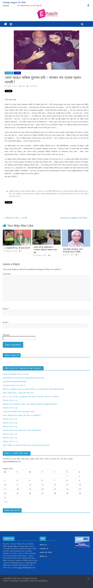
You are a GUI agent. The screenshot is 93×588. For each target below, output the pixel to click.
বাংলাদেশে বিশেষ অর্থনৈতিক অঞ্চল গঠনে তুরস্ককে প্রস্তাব (19, 411)
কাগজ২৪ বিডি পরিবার (46, 552)
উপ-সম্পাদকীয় (9, 73)
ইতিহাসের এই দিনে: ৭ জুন (10, 400)
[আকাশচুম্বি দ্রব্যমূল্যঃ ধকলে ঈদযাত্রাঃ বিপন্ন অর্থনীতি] (76, 231)
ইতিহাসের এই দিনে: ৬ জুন (10, 408)
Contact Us (44, 548)
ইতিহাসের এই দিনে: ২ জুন (10, 434)
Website (6, 335)
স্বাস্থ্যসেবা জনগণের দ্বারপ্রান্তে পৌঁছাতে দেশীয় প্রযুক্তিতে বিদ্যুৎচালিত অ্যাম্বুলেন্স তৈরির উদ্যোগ (30, 404)
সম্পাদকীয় (17, 73)
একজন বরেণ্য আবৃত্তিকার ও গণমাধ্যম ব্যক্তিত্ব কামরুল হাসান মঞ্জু (45, 250)
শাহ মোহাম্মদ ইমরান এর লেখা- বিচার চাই (29, 5)
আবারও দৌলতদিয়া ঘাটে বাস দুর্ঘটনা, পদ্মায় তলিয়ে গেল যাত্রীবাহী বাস (22, 415)
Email (6, 322)
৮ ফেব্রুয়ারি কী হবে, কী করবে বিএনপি (17, 247)
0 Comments (33, 86)
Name (6, 308)
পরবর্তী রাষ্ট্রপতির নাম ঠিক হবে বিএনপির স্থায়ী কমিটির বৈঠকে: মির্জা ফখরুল (23, 378)
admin (23, 86)
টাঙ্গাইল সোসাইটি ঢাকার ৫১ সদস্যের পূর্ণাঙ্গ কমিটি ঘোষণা (18, 393)
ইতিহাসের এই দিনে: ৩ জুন (10, 426)
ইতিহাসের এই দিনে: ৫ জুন (10, 419)
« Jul (5, 502)
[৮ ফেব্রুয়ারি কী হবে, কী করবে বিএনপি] (17, 231)
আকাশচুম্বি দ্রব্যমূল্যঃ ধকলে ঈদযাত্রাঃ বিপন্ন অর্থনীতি (73, 250)
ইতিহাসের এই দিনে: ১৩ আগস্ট (15, 217)
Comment (7, 274)
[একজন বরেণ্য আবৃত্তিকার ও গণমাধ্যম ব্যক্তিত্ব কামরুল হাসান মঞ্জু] (46, 231)
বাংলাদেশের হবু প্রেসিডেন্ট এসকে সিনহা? (75, 217)
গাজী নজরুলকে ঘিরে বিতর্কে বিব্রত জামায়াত (14, 381)
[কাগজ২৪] (5, 24)
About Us (43, 544)
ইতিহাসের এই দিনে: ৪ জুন (10, 423)
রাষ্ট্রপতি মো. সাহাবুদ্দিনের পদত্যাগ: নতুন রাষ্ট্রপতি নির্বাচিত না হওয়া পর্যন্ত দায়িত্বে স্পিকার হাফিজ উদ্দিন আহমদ (33, 389)
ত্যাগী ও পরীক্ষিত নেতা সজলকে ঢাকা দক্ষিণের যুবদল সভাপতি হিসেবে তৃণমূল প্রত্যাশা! (26, 445)
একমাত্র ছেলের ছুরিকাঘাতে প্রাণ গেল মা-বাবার (16, 374)
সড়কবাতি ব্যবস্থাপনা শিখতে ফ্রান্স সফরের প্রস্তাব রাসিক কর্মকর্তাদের (22, 430)
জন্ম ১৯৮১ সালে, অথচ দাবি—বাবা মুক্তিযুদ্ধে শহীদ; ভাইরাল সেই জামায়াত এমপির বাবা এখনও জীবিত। (31, 396)
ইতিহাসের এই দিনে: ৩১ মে (10, 441)
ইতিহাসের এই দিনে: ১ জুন (10, 438)
